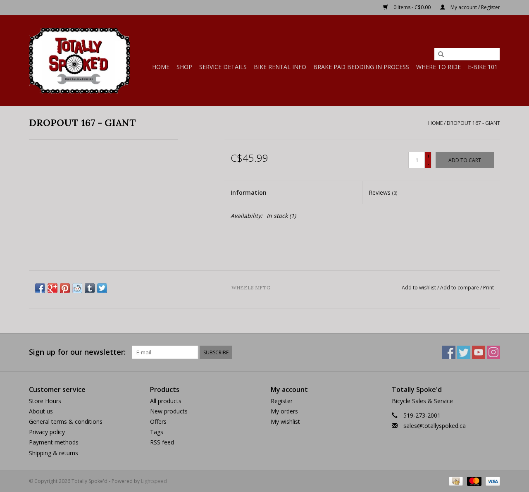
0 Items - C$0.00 (412, 7)
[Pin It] (65, 288)
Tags (156, 432)
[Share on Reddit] (77, 288)
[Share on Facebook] (40, 288)
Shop (184, 67)
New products (169, 411)
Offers (158, 421)
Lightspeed (154, 481)
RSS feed (162, 442)
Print (488, 287)
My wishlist (285, 421)
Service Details (223, 67)
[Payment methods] (455, 480)
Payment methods (54, 442)
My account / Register (474, 7)
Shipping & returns (53, 453)
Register (282, 401)
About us (41, 411)
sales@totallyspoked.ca (434, 426)
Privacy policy (47, 432)
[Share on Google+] (52, 288)
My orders (284, 411)
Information (249, 192)
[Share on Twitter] (102, 288)
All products (165, 401)
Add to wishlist (419, 287)
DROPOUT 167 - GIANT (473, 123)
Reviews (383, 192)
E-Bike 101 (483, 67)
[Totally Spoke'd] (79, 60)
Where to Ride (438, 67)
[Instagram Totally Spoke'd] (493, 352)
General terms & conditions (65, 421)
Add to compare (460, 287)
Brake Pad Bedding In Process (361, 67)
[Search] (441, 55)
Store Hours (45, 401)
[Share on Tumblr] (90, 288)
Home (160, 67)
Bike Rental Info (280, 67)
